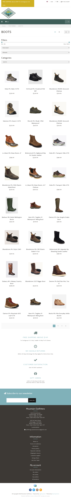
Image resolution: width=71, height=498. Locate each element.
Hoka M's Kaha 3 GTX (12, 89)
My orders (35, 472)
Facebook (48, 496)
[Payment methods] (35, 485)
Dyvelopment (55, 493)
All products (35, 479)
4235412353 (36, 427)
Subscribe (32, 400)
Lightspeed (42, 493)
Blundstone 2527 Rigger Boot (35, 281)
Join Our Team (35, 460)
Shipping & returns (35, 453)
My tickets (35, 474)
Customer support (35, 455)
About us (35, 441)
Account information (35, 469)
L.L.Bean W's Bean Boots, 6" (11, 153)
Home (4, 26)
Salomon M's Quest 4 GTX (12, 121)
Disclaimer (35, 446)
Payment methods (35, 450)
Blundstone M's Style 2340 (12, 249)
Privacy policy (35, 448)
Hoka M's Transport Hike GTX (59, 185)
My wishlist (36, 477)
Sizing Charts (35, 458)
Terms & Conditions (35, 443)
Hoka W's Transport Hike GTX (59, 153)
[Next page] (66, 326)
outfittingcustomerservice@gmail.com (36, 429)
